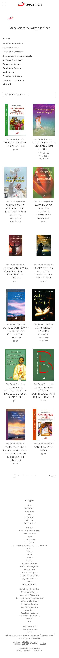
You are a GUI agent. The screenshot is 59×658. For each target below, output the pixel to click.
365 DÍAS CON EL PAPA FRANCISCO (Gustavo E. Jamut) (15, 208)
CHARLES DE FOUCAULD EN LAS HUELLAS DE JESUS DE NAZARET (15, 392)
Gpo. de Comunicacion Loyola (17, 56)
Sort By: (8, 94)
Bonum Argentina (12, 64)
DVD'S (29, 536)
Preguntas (30, 517)
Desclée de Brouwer (13, 76)
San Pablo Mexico (12, 47)
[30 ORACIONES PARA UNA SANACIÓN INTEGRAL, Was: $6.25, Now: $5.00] (44, 120)
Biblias (29, 560)
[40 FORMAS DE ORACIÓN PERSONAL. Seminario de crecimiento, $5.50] (44, 182)
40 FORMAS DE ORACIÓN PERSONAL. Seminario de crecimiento (43, 211)
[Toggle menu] (4, 4)
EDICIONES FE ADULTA (14, 80)
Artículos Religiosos (29, 566)
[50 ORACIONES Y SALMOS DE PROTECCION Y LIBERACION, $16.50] (44, 245)
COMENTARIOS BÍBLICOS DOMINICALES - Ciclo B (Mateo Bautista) (43, 392)
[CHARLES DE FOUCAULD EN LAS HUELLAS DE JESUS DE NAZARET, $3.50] (15, 365)
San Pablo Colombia (13, 43)
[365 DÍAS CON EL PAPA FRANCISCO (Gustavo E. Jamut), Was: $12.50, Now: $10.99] (15, 182)
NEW (29, 505)
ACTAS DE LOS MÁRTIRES (43, 329)
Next (51, 476)
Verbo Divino (9, 72)
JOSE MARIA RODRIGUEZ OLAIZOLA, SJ (29, 545)
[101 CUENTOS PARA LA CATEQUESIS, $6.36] (15, 120)
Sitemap (29, 520)
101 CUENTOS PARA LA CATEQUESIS (15, 144)
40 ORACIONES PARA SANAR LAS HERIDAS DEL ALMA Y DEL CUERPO (15, 273)
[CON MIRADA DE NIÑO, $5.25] (44, 424)
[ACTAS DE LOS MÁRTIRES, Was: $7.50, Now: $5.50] (44, 305)
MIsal (29, 548)
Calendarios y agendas (29, 575)
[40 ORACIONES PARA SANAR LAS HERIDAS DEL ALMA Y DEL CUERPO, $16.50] (15, 245)
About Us (29, 511)
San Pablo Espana (12, 68)
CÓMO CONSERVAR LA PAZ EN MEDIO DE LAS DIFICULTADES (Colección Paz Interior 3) (15, 453)
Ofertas (29, 551)
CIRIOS (29, 528)
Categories (29, 508)
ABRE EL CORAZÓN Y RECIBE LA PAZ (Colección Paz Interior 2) (15, 332)
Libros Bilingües (29, 572)
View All (7, 84)
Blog (29, 514)
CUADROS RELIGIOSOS (29, 530)
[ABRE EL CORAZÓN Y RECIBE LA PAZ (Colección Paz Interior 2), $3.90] (15, 305)
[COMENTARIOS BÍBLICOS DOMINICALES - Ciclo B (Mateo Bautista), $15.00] (44, 365)
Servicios (29, 581)
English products (29, 578)
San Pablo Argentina (13, 51)
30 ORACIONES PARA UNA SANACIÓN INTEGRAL (43, 145)
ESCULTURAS (29, 539)
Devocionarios (29, 533)
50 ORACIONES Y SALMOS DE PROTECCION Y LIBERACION (43, 273)
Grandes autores (29, 563)
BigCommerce (34, 648)
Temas (29, 557)
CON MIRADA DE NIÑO (43, 449)
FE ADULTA (29, 542)
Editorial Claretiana (13, 60)
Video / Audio (29, 569)
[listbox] (21, 94)
